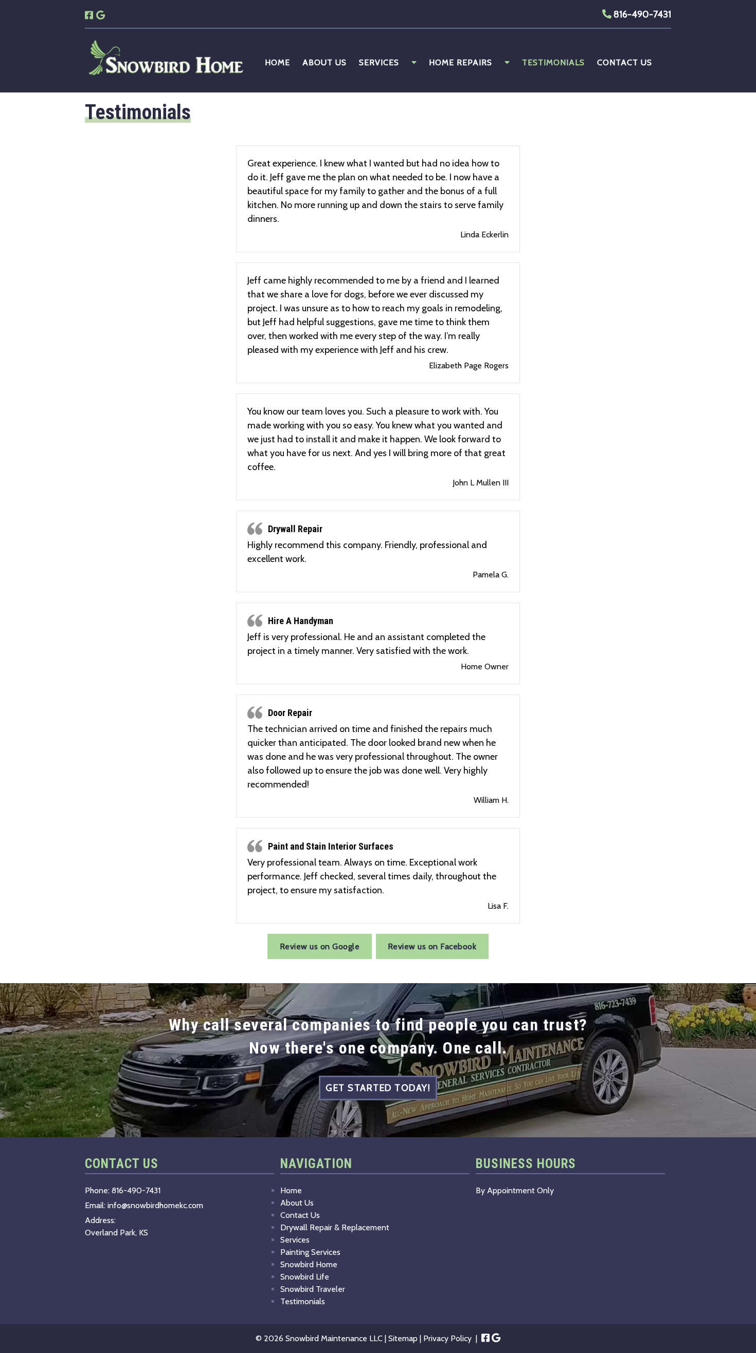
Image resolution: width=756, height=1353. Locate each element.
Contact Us (624, 62)
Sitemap (403, 1338)
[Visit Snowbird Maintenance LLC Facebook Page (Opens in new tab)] (89, 14)
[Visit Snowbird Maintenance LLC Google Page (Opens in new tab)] (100, 14)
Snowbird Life (304, 1277)
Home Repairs (460, 62)
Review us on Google (320, 946)
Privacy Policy (447, 1338)
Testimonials (553, 62)
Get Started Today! (378, 1088)
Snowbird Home (308, 1264)
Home (277, 62)
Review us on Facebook (432, 946)
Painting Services (310, 1252)
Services (379, 62)
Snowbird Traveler (312, 1289)
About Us (324, 62)
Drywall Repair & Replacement (334, 1227)
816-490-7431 (641, 14)
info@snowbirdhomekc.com (155, 1205)
